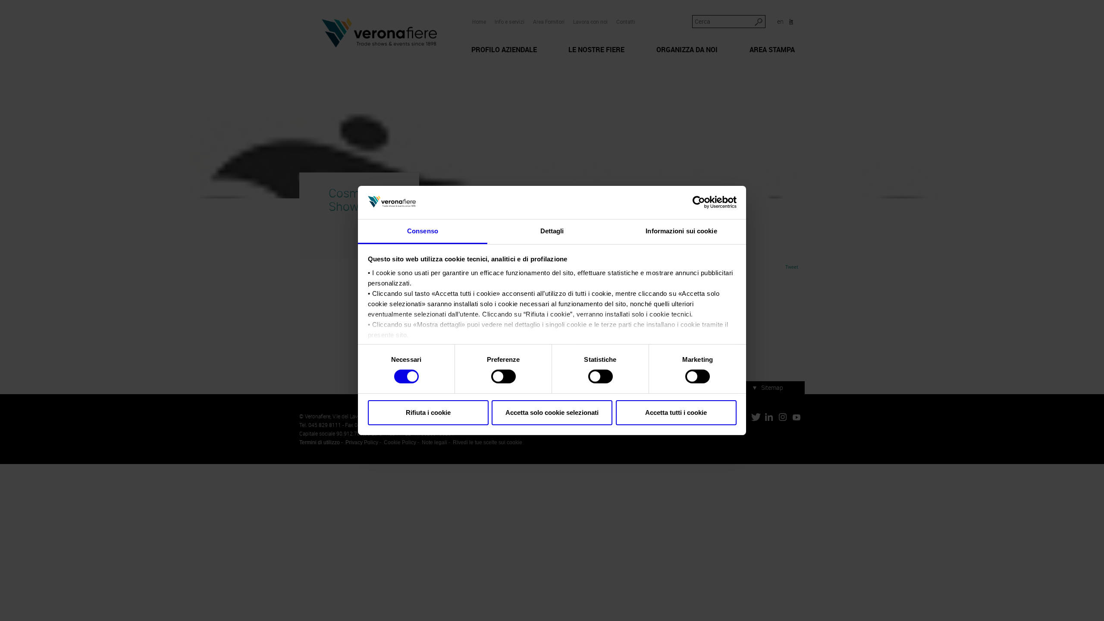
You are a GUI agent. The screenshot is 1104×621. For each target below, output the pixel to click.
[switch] (503, 376)
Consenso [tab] (422, 231)
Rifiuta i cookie (428, 412)
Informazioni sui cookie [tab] (681, 231)
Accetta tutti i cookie (676, 412)
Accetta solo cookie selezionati (552, 412)
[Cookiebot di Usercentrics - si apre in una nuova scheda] (699, 202)
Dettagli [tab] (552, 231)
